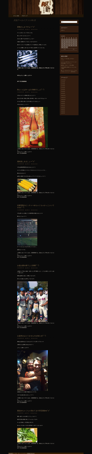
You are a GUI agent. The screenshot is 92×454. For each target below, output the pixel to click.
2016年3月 (63, 113)
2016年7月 (63, 105)
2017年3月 (63, 89)
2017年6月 (63, 83)
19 (71, 43)
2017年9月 (63, 81)
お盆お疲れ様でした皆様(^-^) (28, 265)
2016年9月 (63, 101)
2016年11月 (63, 97)
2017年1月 (63, 93)
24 (66, 45)
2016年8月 (63, 103)
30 (64, 47)
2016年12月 (63, 95)
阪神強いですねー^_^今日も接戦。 (68, 65)
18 (69, 43)
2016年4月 (63, 111)
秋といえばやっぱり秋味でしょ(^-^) (30, 90)
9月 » (74, 49)
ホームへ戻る (16, 15)
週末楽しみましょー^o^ (26, 161)
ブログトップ (24, 15)
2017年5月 (63, 85)
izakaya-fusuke (35, 29)
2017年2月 (63, 91)
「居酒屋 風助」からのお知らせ (20, 453)
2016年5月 (63, 109)
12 (71, 41)
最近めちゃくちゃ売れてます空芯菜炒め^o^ (33, 411)
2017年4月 (63, 87)
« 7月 (64, 49)
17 (66, 43)
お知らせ (28, 29)
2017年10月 (63, 80)
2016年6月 (63, 107)
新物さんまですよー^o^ (26, 27)
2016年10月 (63, 99)
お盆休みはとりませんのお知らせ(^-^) (31, 336)
